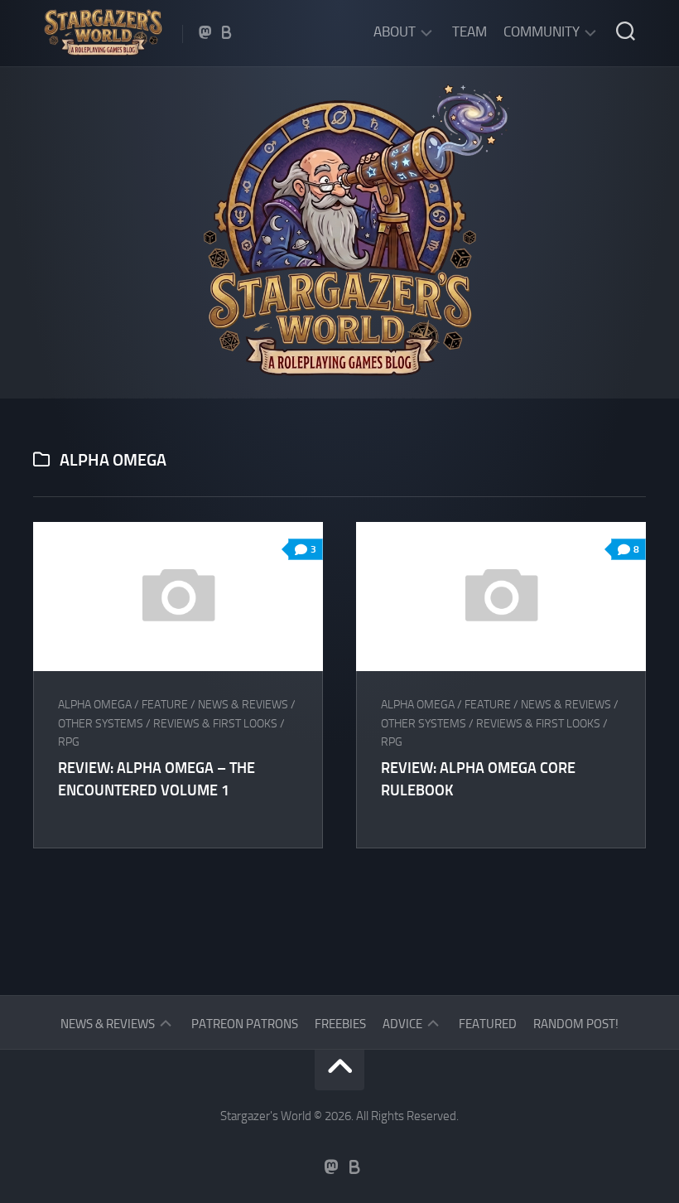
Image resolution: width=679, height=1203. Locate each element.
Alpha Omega (95, 705)
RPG (68, 742)
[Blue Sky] (226, 32)
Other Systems (100, 724)
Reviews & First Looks (215, 724)
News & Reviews (243, 705)
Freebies (340, 1024)
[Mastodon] (205, 32)
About (394, 31)
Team (469, 31)
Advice (402, 1024)
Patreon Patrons (244, 1024)
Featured (488, 1024)
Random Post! (576, 1024)
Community (541, 31)
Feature (165, 705)
